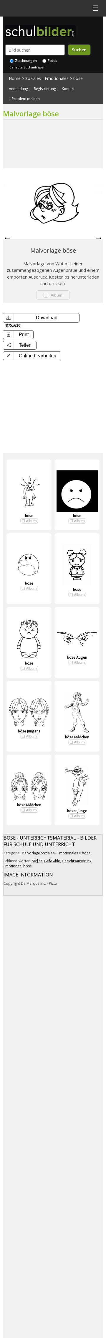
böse (78, 78)
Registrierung (45, 89)
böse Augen (77, 657)
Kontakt (68, 89)
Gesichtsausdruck (76, 860)
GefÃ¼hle (52, 860)
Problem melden (26, 99)
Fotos (52, 60)
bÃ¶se (37, 860)
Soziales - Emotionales (47, 78)
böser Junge (77, 810)
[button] (32, 355)
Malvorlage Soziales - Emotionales (49, 853)
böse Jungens (29, 731)
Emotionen (12, 865)
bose (27, 865)
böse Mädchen (77, 737)
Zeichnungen (25, 60)
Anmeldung (18, 89)
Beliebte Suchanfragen (27, 67)
